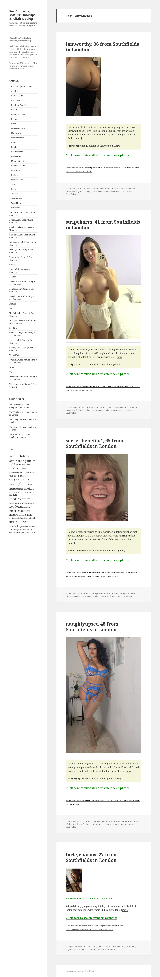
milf (29, 514)
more (78, 138)
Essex (13, 123)
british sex (18, 468)
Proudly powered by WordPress (80, 971)
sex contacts (19, 521)
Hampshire (16, 133)
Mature (12, 304)
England (21, 483)
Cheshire (26, 476)
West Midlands (17, 203)
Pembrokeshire (18, 165)
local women (19, 498)
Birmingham (22, 464)
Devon (14, 119)
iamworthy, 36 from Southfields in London (102, 47)
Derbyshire (32, 480)
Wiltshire (15, 207)
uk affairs (31, 529)
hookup (29, 488)
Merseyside (23, 515)
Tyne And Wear (21, 530)
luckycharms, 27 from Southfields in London (91, 857)
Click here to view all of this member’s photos (97, 155)
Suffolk (14, 184)
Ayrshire (15, 91)
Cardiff (14, 109)
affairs (31, 461)
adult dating (19, 456)
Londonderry (17, 151)
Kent (13, 142)
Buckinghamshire (16, 472)
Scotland (31, 518)
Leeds (24, 492)
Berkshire (15, 100)
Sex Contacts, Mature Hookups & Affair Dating (22, 15)
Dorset (11, 484)
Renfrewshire (17, 170)
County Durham (18, 114)
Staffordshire (17, 179)
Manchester (16, 156)
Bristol (29, 464)
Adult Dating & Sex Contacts (21, 86)
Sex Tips (13, 328)
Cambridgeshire (28, 472)
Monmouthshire (18, 161)
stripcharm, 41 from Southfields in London (103, 224)
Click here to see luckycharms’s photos (91, 918)
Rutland (14, 175)
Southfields (71, 194)
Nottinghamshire (21, 518)
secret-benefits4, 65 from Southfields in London (94, 443)
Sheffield (24, 526)
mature (13, 514)
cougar (13, 479)
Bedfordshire (17, 95)
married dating (19, 511)
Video (12, 372)
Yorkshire (32, 532)
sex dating (15, 526)
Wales (11, 533)
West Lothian (17, 198)
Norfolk (12, 518)
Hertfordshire (17, 137)
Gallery (12, 264)
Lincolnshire (13, 495)
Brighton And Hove (20, 105)
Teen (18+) (14, 355)
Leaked (12, 276)
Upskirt (12, 367)
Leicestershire (31, 492)
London (14, 147)
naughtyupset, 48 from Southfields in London (92, 626)
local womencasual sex (21, 502)
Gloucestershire (18, 128)
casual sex (16, 475)
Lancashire (18, 492)
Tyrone (14, 193)
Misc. (11, 308)
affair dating (17, 461)
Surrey (14, 189)
